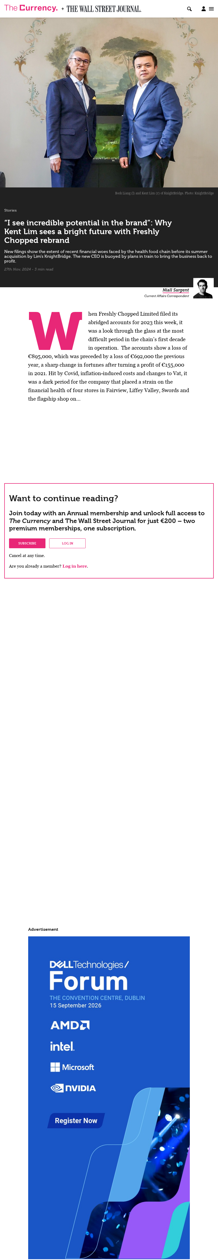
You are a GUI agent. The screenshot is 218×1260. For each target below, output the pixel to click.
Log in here (74, 566)
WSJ (71, 7)
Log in (67, 543)
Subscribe (27, 543)
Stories (10, 210)
